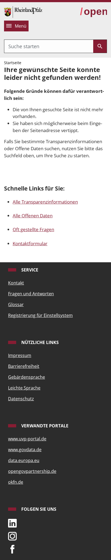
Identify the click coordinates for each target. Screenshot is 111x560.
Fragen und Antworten (31, 294)
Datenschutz (21, 399)
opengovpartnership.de (32, 471)
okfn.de (15, 482)
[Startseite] (23, 11)
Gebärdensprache (26, 377)
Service (29, 270)
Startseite (12, 62)
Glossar (16, 304)
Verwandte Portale (44, 426)
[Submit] (100, 46)
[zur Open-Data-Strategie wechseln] (93, 12)
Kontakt (16, 283)
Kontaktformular (30, 243)
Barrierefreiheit (23, 366)
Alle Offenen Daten (33, 215)
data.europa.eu (23, 460)
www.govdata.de (24, 450)
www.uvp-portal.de (27, 439)
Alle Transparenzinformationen (45, 202)
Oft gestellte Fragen (33, 229)
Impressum (19, 355)
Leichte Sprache (24, 388)
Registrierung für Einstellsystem (40, 315)
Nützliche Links (39, 342)
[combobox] (48, 46)
